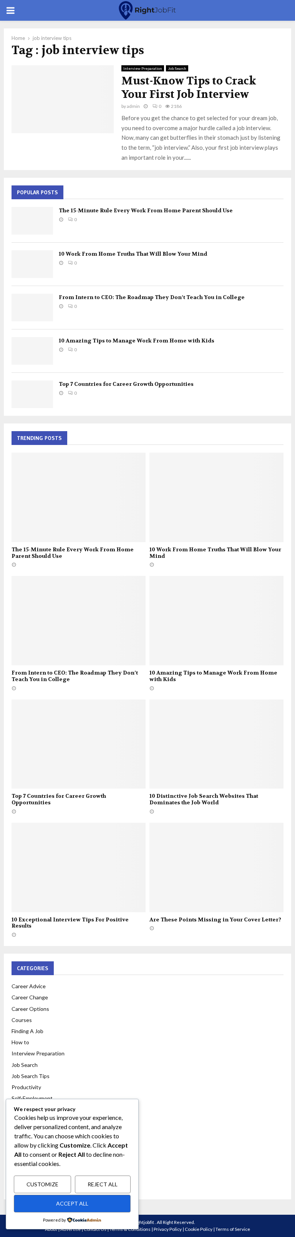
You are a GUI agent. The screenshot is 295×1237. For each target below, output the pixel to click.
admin (133, 106)
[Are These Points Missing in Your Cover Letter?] (216, 867)
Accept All (72, 1203)
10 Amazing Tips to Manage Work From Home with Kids (136, 340)
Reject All (103, 1184)
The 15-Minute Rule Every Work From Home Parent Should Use (146, 210)
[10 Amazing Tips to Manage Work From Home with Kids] (32, 351)
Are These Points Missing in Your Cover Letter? (215, 919)
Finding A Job (27, 1031)
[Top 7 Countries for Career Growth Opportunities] (32, 394)
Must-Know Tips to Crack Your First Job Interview (188, 87)
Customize (42, 1184)
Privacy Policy (168, 1229)
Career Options (30, 1008)
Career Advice (29, 986)
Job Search (177, 68)
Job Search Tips (31, 1076)
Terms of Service (232, 1229)
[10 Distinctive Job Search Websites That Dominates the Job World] (216, 744)
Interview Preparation (142, 68)
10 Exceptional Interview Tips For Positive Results (70, 922)
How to (20, 1042)
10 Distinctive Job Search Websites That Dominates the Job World (203, 799)
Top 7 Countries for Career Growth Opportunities (126, 383)
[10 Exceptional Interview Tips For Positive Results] (79, 867)
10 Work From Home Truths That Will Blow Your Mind (133, 253)
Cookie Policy (198, 1229)
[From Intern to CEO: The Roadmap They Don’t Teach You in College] (32, 307)
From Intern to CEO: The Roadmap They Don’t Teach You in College (152, 297)
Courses (22, 1020)
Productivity (26, 1087)
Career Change (30, 997)
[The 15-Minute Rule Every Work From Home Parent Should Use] (32, 221)
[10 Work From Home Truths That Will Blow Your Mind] (32, 264)
